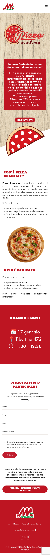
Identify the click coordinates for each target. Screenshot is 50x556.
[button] (46, 6)
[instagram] (27, 537)
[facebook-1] (22, 537)
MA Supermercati (10, 547)
